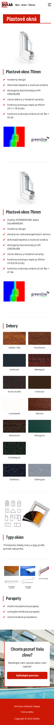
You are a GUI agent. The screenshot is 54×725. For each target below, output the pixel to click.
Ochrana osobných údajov (27, 706)
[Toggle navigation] (49, 4)
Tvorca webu (27, 711)
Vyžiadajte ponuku (27, 675)
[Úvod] (8, 4)
